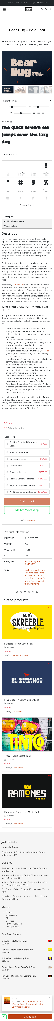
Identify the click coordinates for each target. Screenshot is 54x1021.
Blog (26, 3)
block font (29, 570)
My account (42, 3)
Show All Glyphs (27, 205)
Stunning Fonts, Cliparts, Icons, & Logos (33, 41)
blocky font (40, 570)
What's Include (10, 226)
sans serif (40, 581)
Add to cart (27, 501)
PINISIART (29, 564)
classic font (39, 573)
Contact (18, 3)
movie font (30, 581)
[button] (49, 68)
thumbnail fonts (32, 584)
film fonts (40, 575)
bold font (29, 573)
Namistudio (17, 711)
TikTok (46, 351)
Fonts (10, 44)
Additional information (14, 221)
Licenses (10, 921)
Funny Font (20, 44)
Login (33, 3)
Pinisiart (31, 520)
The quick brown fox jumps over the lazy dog (26, 135)
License (10, 3)
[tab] (27, 216)
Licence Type (10, 437)
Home (7, 41)
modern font (41, 578)
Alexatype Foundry (20, 655)
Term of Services (14, 924)
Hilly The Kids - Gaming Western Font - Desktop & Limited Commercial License (27, 1004)
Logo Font (29, 578)
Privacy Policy (12, 926)
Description (9, 216)
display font (30, 575)
